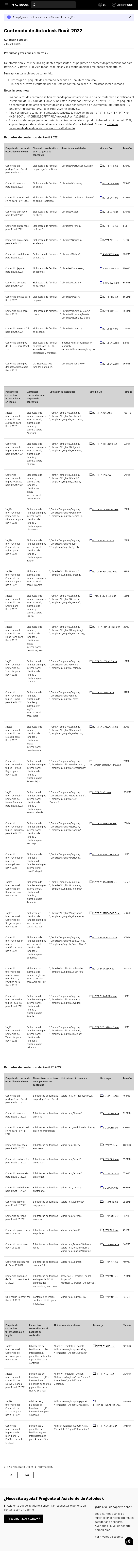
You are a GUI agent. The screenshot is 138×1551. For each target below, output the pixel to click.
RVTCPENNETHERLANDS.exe (105, 764)
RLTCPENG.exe (111, 1297)
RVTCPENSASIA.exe (103, 968)
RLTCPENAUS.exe (105, 1346)
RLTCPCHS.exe (111, 1113)
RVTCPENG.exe (110, 363)
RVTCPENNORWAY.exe (104, 823)
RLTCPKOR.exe (111, 1216)
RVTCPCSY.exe (110, 212)
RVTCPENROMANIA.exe (105, 882)
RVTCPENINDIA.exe (103, 692)
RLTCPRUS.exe (111, 1244)
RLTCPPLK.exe (110, 1230)
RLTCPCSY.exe (110, 1145)
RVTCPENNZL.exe (101, 792)
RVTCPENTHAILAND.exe (105, 1027)
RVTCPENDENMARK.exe (105, 509)
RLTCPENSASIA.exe (106, 1426)
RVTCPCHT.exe (110, 197)
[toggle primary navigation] (8, 5)
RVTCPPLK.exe (110, 297)
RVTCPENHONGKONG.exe (106, 627)
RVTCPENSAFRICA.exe (104, 937)
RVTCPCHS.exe (110, 183)
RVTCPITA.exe (110, 254)
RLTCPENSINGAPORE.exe (107, 1405)
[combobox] (53, 4)
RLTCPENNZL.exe (105, 1374)
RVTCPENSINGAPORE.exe (106, 913)
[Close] (130, 17)
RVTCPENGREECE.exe (104, 596)
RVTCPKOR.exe (110, 282)
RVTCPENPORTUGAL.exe (105, 854)
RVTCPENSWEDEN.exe (104, 996)
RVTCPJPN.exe (110, 268)
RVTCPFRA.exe (110, 226)
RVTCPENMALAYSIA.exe (105, 727)
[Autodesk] (20, 5)
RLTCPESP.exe (110, 1262)
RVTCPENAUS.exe (102, 413)
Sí (11, 1475)
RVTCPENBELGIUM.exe (104, 444)
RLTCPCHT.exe (110, 1127)
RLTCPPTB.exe (111, 1096)
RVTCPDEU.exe (110, 240)
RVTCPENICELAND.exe (104, 661)
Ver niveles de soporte (109, 1537)
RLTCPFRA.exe (111, 1159)
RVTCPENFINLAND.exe (104, 571)
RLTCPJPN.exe (110, 1202)
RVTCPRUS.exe (110, 311)
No (27, 1475)
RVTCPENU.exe (110, 343)
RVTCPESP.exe (110, 328)
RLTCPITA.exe (110, 1187)
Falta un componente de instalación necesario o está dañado (63, 126)
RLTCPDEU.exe (111, 1173)
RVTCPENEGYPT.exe (103, 540)
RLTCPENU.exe (111, 1276)
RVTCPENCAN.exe (102, 475)
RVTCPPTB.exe (110, 166)
